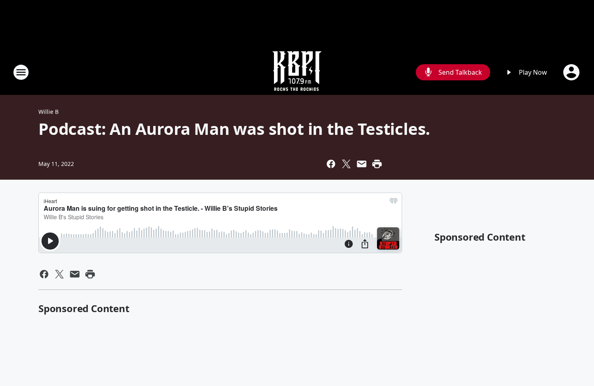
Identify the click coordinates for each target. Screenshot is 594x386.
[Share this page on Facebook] (331, 164)
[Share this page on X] (346, 164)
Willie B (48, 111)
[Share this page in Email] (361, 164)
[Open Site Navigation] (21, 72)
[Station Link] (297, 72)
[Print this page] (377, 164)
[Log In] (572, 72)
